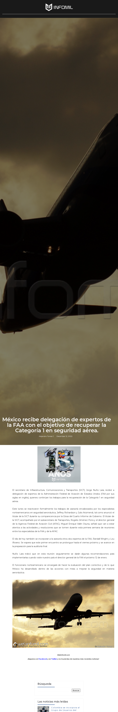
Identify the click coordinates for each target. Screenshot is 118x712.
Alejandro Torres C (46, 436)
